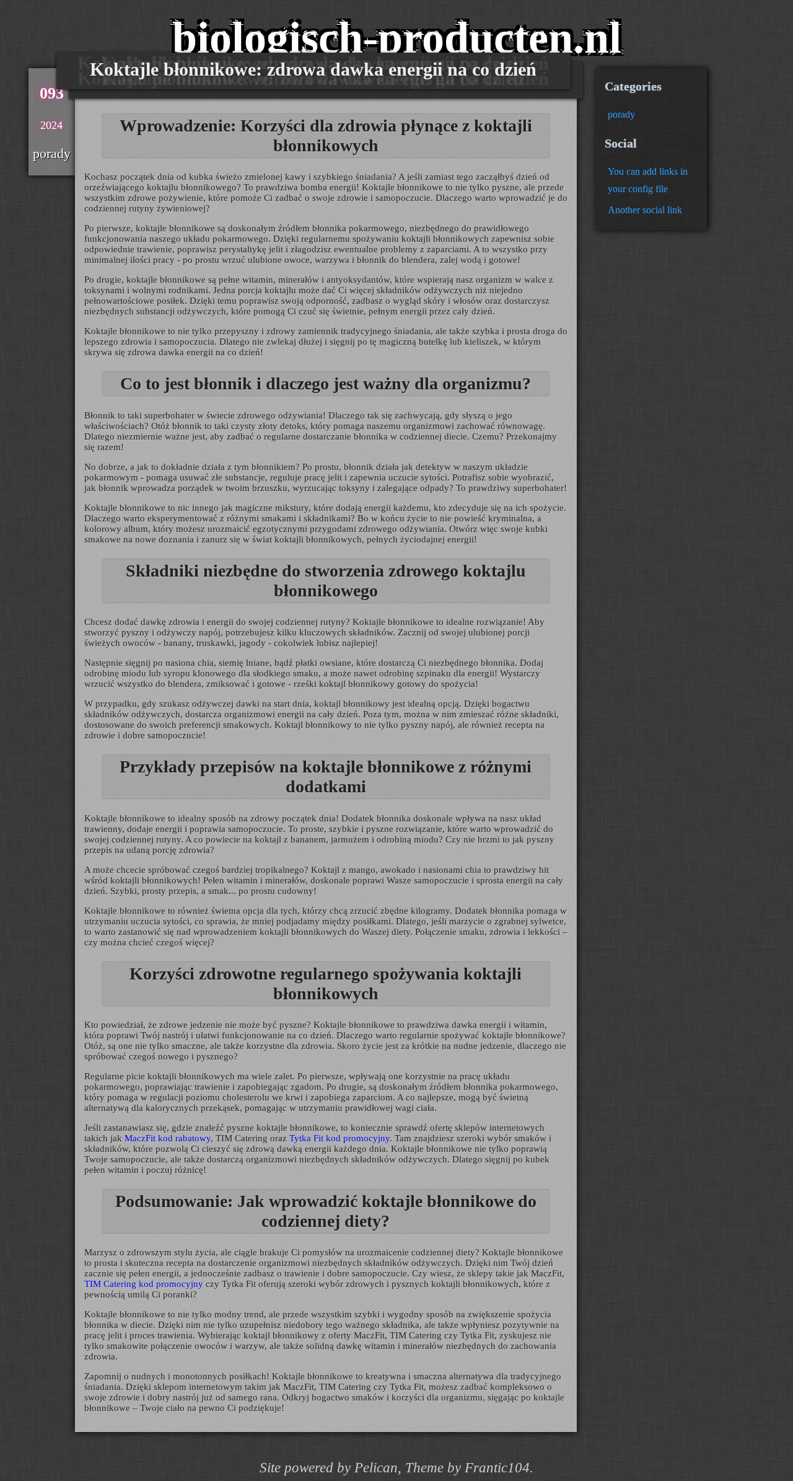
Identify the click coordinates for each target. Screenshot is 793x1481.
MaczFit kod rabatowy (168, 1138)
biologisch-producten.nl (396, 38)
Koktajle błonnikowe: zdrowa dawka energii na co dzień (313, 69)
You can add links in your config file (648, 180)
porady (621, 114)
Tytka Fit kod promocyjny (339, 1138)
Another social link (645, 210)
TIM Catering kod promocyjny (143, 1284)
